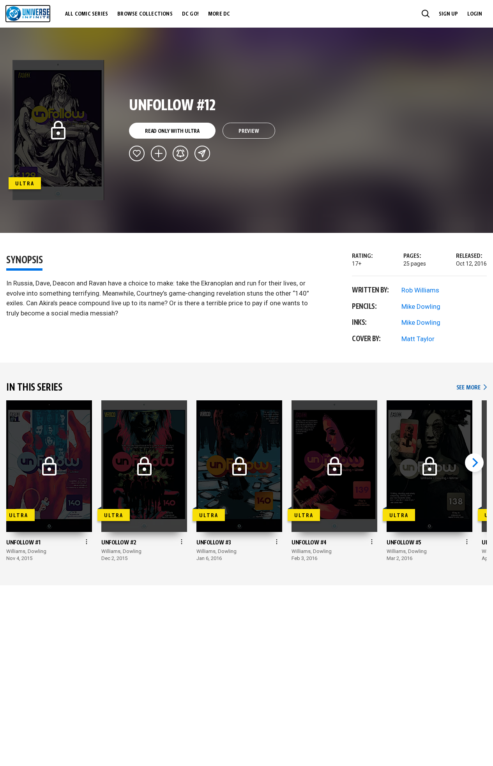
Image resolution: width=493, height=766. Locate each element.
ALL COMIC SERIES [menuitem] (86, 14)
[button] (425, 13)
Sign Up (448, 14)
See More (471, 388)
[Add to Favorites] (137, 153)
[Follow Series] (180, 153)
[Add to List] (158, 153)
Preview (249, 131)
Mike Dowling (420, 306)
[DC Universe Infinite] (27, 13)
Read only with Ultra (172, 131)
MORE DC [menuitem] (219, 14)
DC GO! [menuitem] (190, 14)
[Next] (474, 462)
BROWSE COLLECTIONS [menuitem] (145, 14)
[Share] (202, 153)
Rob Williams (420, 290)
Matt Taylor (418, 339)
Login (474, 14)
